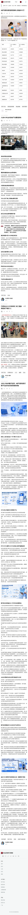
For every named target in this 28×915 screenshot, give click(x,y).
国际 (2, 874)
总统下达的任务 (21, 839)
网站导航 (3, 900)
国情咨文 (19, 5)
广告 (2, 905)
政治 (2, 866)
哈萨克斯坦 (24, 106)
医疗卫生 (3, 106)
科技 (15, 839)
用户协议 (3, 882)
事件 (15, 5)
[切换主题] (21, 2)
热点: (1, 6)
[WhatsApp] (4, 13)
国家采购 (3, 892)
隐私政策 (3, 884)
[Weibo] (10, 856)
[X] (12, 13)
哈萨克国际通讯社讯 (6, 315)
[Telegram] (7, 13)
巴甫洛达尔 (10, 372)
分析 (2, 869)
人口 (16, 372)
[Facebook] (9, 13)
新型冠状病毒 (11, 106)
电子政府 (3, 839)
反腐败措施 (3, 889)
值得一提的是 (4, 364)
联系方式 (3, 902)
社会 (9, 295)
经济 (2, 871)
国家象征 (3, 887)
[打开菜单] (26, 2)
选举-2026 (5, 5)
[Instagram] (2, 13)
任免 (13, 5)
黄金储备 (18, 106)
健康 (20, 372)
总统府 (9, 5)
